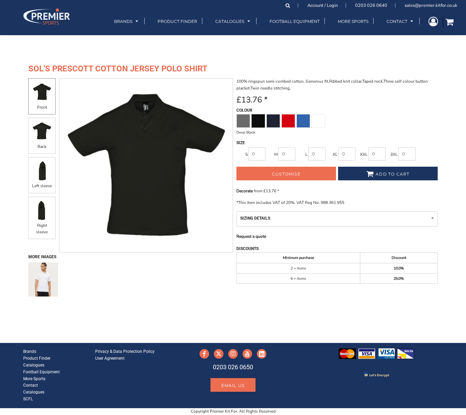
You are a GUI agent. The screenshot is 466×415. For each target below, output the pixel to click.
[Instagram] (233, 354)
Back (42, 146)
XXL (364, 154)
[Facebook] (204, 354)
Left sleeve (42, 186)
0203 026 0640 (371, 5)
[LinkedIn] (261, 354)
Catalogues (33, 365)
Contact (30, 385)
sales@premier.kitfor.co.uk (431, 5)
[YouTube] (247, 354)
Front (42, 107)
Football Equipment (41, 372)
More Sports (34, 378)
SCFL (28, 399)
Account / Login (322, 5)
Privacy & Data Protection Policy (125, 351)
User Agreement (110, 358)
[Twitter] (218, 354)
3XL (394, 154)
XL (335, 154)
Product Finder (36, 358)
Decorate (244, 191)
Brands (29, 351)
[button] (127, 21)
